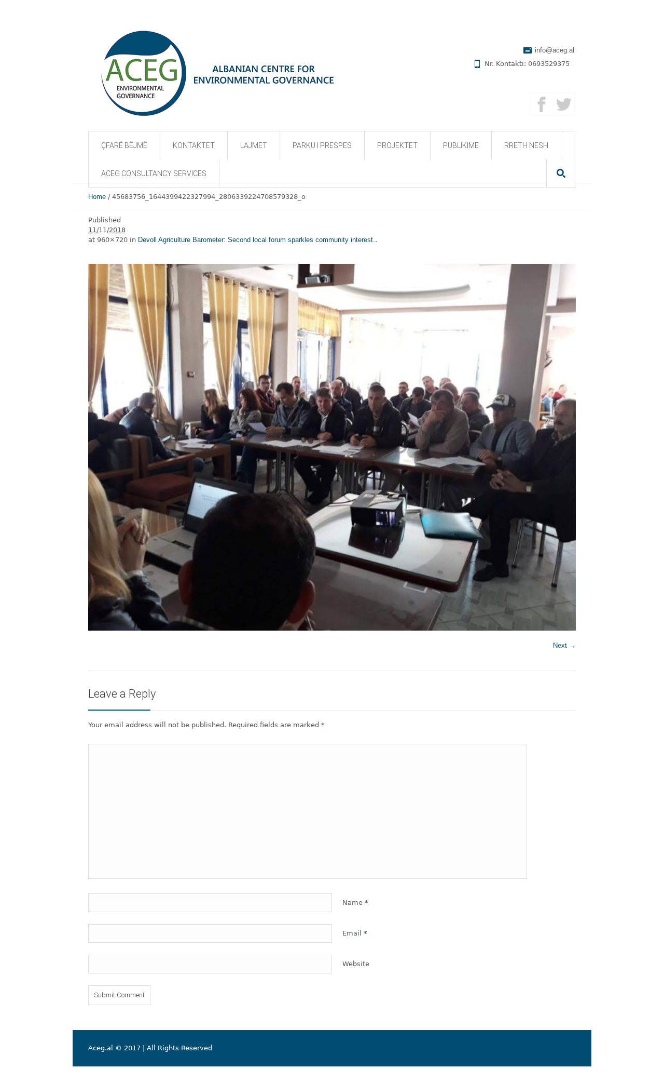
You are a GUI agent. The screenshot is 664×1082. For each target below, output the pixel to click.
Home (97, 197)
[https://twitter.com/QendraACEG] (564, 104)
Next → (564, 645)
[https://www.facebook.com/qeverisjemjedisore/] (541, 104)
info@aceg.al (554, 50)
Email (354, 933)
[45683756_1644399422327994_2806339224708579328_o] (332, 447)
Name (355, 902)
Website (355, 964)
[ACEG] (208, 72)
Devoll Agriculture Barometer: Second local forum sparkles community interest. (256, 240)
